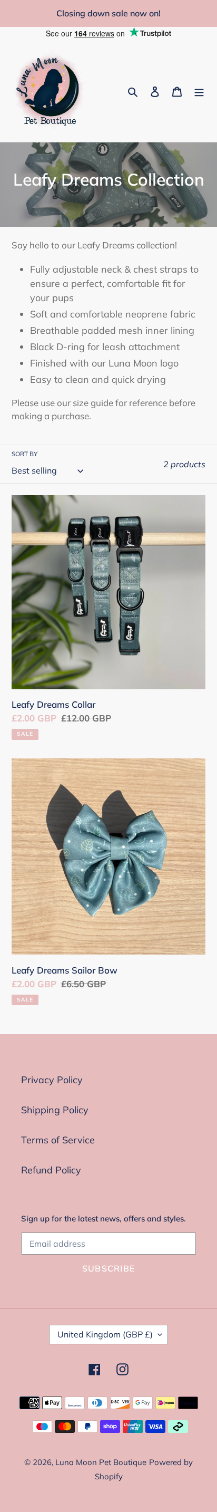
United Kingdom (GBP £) (105, 1334)
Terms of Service (58, 1140)
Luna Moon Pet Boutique (100, 1462)
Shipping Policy (54, 1110)
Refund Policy (51, 1170)
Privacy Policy (52, 1080)
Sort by (24, 454)
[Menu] (199, 91)
